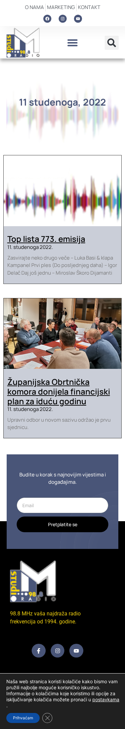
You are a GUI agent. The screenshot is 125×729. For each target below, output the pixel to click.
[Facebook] (47, 19)
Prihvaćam (23, 717)
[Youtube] (78, 19)
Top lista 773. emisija (46, 238)
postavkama (105, 699)
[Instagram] (63, 19)
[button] (72, 42)
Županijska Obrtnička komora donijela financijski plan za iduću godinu (58, 391)
